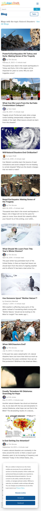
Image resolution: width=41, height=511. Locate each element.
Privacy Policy (20, 488)
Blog (4, 14)
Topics (34, 14)
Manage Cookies (20, 493)
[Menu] (37, 3)
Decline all (21, 503)
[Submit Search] (37, 9)
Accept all (20, 498)
